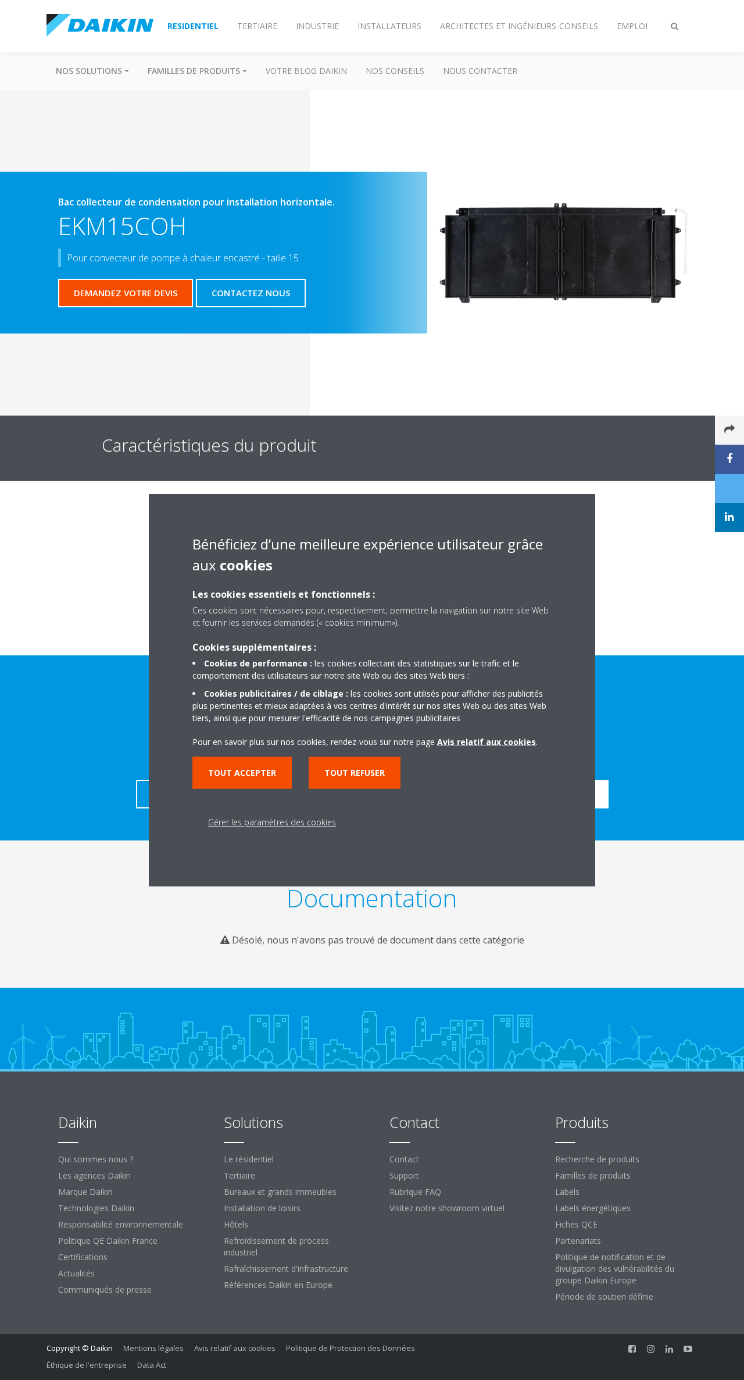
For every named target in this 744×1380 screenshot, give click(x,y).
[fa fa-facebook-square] (632, 1349)
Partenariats (578, 1240)
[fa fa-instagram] (651, 1349)
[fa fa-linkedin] (669, 1349)
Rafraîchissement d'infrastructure (286, 1268)
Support (404, 1175)
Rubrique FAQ (415, 1191)
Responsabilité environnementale (120, 1224)
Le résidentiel (249, 1159)
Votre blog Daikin (306, 70)
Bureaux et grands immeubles (280, 1191)
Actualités (76, 1273)
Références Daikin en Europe (278, 1284)
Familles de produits (593, 1175)
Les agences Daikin (94, 1175)
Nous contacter (480, 70)
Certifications (83, 1256)
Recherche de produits (597, 1159)
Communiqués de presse (105, 1289)
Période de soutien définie (604, 1296)
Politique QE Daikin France (108, 1240)
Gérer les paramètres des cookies (272, 822)
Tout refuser (354, 772)
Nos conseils (395, 70)
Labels (567, 1191)
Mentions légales (153, 1348)
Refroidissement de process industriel (276, 1246)
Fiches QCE (576, 1224)
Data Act (151, 1365)
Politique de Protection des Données (350, 1348)
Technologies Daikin (96, 1208)
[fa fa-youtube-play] (688, 1349)
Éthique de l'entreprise (86, 1365)
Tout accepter (242, 772)
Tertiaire (239, 1175)
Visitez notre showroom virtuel (447, 1208)
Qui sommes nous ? (95, 1159)
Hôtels (236, 1224)
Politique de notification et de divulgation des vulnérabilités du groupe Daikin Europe (614, 1268)
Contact (404, 1159)
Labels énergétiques (593, 1208)
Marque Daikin (85, 1191)
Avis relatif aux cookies (235, 1348)
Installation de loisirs (262, 1208)
